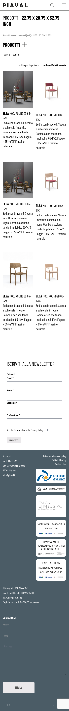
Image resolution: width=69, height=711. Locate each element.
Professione (13, 415)
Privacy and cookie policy (54, 456)
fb (53, 704)
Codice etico (60, 464)
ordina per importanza (29, 65)
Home (5, 35)
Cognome (12, 402)
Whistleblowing (59, 460)
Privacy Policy (37, 430)
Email (10, 378)
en (8, 704)
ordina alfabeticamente (55, 65)
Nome (10, 390)
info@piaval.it (9, 475)
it (4, 704)
